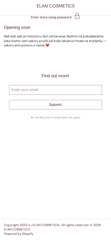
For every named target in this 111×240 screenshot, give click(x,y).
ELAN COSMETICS (56, 6)
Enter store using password (51, 17)
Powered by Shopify (18, 234)
